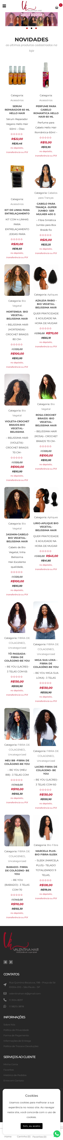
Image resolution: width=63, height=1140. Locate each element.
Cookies (31, 1096)
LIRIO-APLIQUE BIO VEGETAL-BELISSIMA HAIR (45, 527)
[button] (27, 28)
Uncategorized (17, 647)
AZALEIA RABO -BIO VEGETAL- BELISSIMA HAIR (46, 304)
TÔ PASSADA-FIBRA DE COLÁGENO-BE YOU (17, 657)
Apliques (52, 294)
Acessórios (17, 100)
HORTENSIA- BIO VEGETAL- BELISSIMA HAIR (17, 315)
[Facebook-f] (11, 962)
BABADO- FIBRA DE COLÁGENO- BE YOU (17, 870)
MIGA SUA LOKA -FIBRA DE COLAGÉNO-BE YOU (46, 663)
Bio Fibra (52, 845)
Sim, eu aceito (31, 1126)
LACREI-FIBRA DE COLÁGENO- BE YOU (46, 770)
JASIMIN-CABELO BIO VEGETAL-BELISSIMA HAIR (17, 538)
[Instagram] (5, 962)
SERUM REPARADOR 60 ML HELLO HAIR (17, 110)
